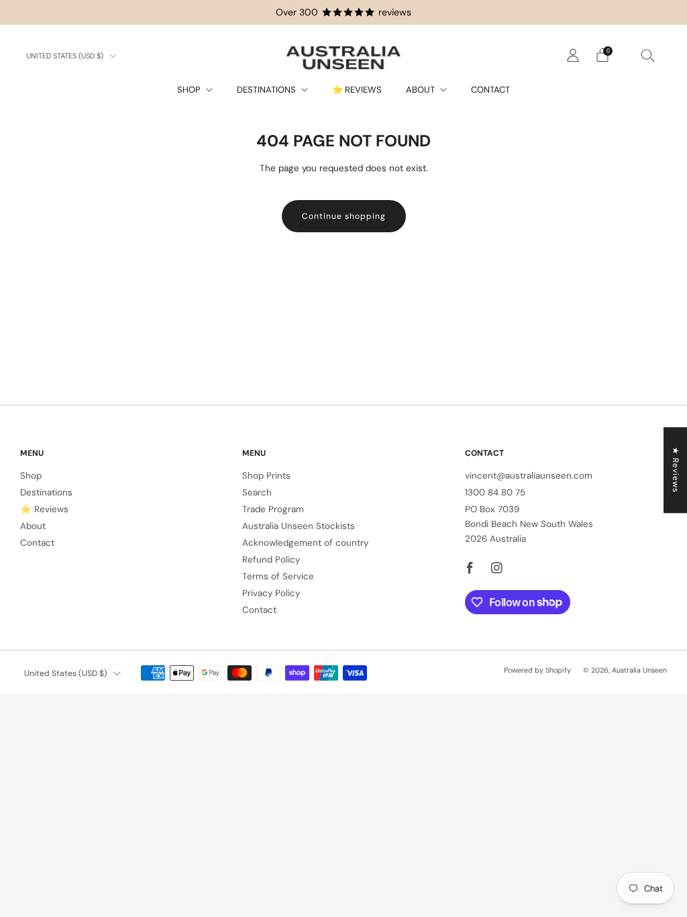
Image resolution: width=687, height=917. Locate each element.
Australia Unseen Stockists (298, 526)
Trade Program (273, 509)
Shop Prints (266, 475)
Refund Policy (271, 559)
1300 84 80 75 (495, 492)
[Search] (648, 55)
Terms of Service (278, 576)
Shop (189, 89)
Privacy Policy (271, 593)
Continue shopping (344, 216)
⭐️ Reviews (357, 89)
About (420, 89)
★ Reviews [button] (675, 470)
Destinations (266, 89)
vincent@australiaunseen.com (528, 475)
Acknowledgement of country (305, 542)
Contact (490, 89)
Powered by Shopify (537, 670)
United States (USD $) (65, 55)
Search (257, 492)
